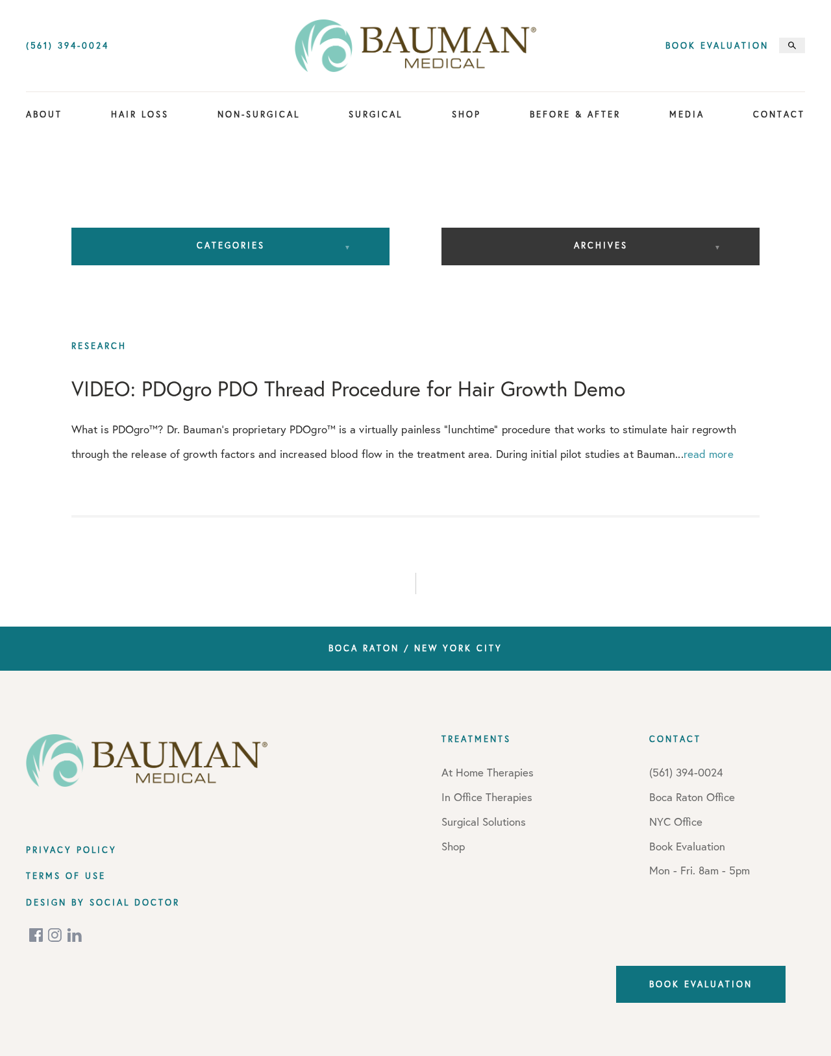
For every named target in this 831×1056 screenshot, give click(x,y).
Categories (231, 245)
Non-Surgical (258, 114)
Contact (779, 114)
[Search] (792, 45)
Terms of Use (66, 875)
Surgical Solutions (483, 821)
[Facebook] (37, 935)
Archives (601, 245)
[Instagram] (56, 935)
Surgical (376, 114)
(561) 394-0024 (67, 46)
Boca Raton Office (692, 797)
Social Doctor (135, 902)
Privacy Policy (71, 850)
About (44, 114)
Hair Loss (140, 114)
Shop (466, 114)
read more (709, 454)
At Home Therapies (487, 772)
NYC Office (675, 821)
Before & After (575, 114)
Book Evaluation (717, 46)
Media (686, 114)
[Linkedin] (74, 935)
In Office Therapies (486, 797)
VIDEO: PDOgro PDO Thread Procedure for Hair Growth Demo (348, 389)
